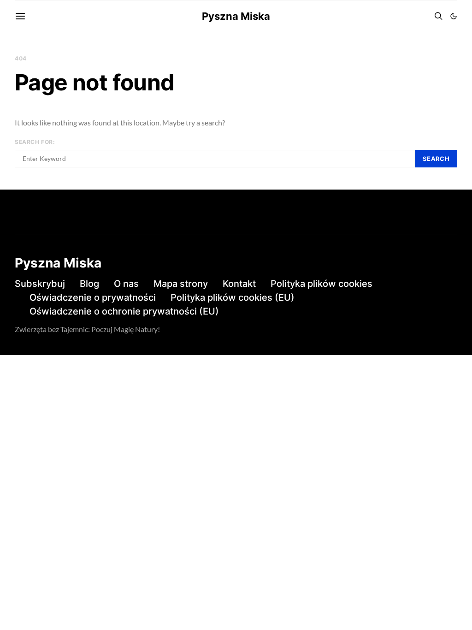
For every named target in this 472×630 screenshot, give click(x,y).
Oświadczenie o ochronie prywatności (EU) (124, 311)
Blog (89, 283)
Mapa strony (180, 283)
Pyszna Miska (236, 16)
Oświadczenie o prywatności (93, 297)
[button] (453, 16)
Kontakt (239, 283)
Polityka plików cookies (321, 283)
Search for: (35, 141)
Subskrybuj (40, 283)
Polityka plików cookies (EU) (233, 297)
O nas (126, 283)
